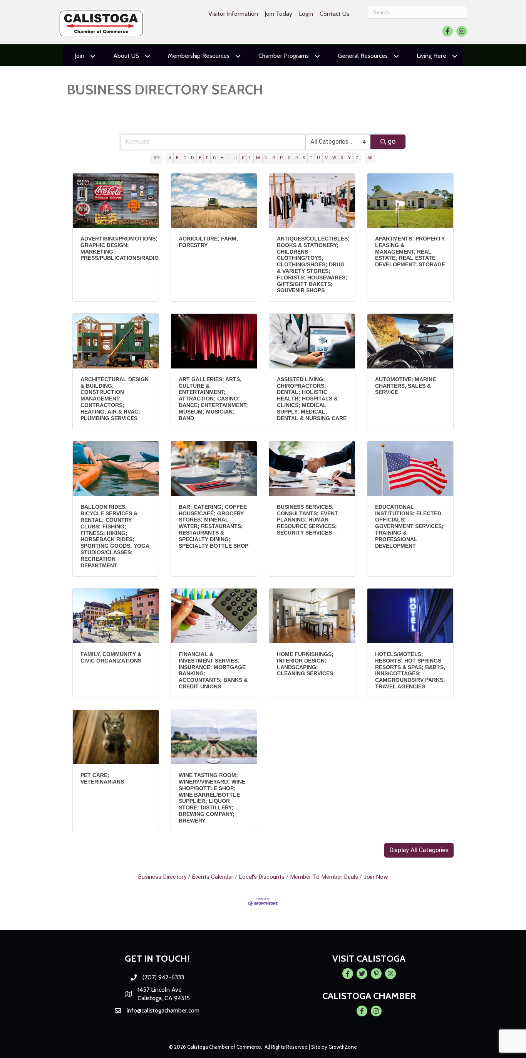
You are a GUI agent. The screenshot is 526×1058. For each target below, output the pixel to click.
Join (79, 55)
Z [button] (356, 157)
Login (306, 13)
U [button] (318, 157)
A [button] (170, 157)
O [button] (273, 157)
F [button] (207, 157)
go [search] (391, 141)
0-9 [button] (156, 157)
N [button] (266, 157)
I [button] (228, 157)
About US (126, 55)
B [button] (177, 157)
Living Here (431, 55)
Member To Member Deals (324, 876)
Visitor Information (233, 13)
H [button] (222, 157)
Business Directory (162, 876)
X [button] (342, 157)
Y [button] (349, 157)
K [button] (243, 157)
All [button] (369, 157)
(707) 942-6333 (163, 977)
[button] (419, 850)
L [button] (250, 157)
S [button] (303, 157)
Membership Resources (198, 55)
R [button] (296, 157)
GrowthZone (342, 1047)
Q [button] (289, 157)
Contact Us (334, 13)
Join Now (376, 876)
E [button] (200, 157)
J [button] (235, 157)
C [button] (184, 157)
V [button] (326, 157)
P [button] (281, 157)
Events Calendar (212, 876)
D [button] (192, 157)
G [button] (214, 157)
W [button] (334, 157)
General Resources (363, 55)
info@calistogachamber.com (163, 1010)
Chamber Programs (283, 55)
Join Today (278, 13)
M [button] (258, 157)
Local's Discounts (262, 876)
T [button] (311, 157)
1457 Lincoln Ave (159, 989)
